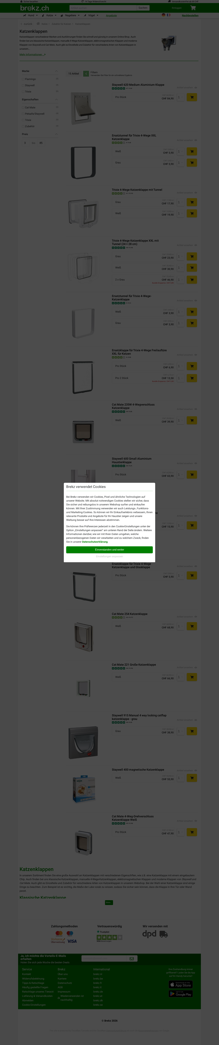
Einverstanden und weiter (109, 549)
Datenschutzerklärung (95, 541)
